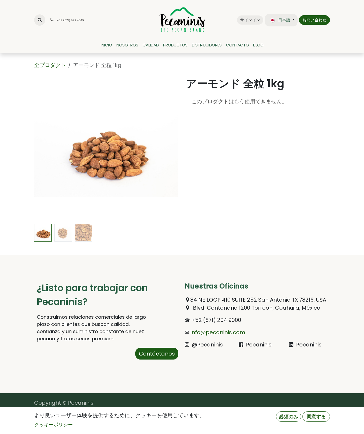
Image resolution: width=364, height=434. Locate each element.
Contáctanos (157, 353)
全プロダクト (50, 65)
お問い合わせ (314, 20)
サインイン (250, 20)
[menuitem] (106, 45)
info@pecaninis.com (217, 332)
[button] (39, 20)
